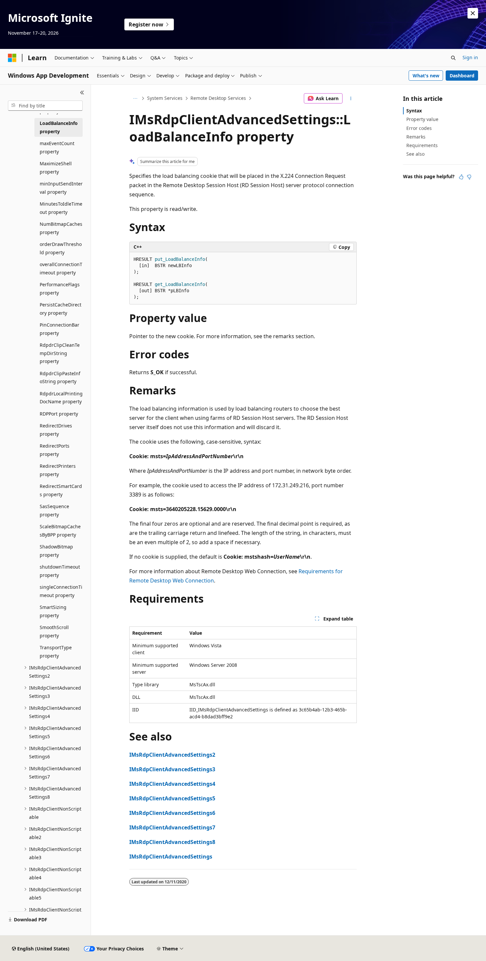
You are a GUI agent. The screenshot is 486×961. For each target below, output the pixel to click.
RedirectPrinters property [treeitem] (58, 470)
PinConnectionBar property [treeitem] (59, 329)
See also (415, 154)
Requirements (422, 145)
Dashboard (462, 75)
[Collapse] (82, 92)
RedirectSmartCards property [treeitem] (61, 490)
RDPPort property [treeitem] (59, 414)
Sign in (470, 57)
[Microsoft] (12, 58)
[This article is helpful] (461, 177)
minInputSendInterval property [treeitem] (61, 187)
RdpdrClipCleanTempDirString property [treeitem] (60, 353)
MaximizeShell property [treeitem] (56, 167)
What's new (426, 75)
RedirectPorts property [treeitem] (54, 450)
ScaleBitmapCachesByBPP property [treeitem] (60, 530)
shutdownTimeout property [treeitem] (60, 571)
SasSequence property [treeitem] (54, 510)
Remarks (415, 137)
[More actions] (351, 98)
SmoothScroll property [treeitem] (54, 631)
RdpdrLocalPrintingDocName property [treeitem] (61, 397)
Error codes (419, 128)
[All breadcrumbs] (135, 98)
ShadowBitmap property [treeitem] (56, 550)
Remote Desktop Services (218, 98)
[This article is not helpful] (469, 177)
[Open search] (453, 58)
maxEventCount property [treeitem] (57, 147)
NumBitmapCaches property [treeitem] (61, 228)
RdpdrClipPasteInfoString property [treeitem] (60, 377)
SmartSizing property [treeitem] (53, 611)
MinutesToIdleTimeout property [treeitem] (61, 208)
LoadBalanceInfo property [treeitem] (59, 127)
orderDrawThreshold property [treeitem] (61, 248)
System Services (164, 98)
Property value (422, 119)
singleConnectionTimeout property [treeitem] (61, 591)
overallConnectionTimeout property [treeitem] (61, 268)
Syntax (414, 110)
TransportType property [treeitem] (56, 651)
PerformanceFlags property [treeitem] (60, 288)
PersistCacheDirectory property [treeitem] (60, 308)
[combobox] (45, 105)
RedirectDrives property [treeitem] (56, 429)
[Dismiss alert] (472, 13)
